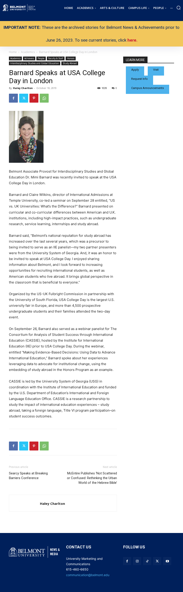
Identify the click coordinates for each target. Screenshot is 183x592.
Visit (156, 69)
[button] (178, 7)
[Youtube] (167, 561)
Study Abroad (70, 63)
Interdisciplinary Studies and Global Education (34, 63)
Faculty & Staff (55, 58)
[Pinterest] (33, 98)
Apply (135, 69)
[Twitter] (23, 98)
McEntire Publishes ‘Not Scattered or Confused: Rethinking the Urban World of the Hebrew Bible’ (92, 478)
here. (132, 40)
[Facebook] (13, 98)
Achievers (29, 58)
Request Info (139, 78)
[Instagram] (137, 561)
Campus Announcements (147, 88)
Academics (15, 58)
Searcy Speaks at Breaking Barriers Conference (28, 475)
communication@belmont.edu (87, 575)
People (41, 58)
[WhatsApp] (44, 98)
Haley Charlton (23, 88)
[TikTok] (147, 561)
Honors (70, 58)
